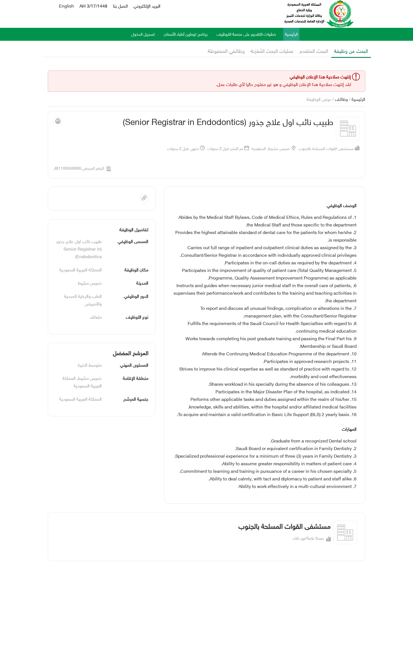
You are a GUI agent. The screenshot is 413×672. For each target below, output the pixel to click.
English (66, 6)
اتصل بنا (120, 6)
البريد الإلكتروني (146, 6)
